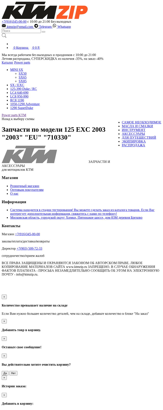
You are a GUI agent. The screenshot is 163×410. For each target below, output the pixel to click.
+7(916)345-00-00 (14, 21)
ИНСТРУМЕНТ (133, 130)
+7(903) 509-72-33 (29, 248)
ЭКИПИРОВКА (134, 141)
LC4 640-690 (19, 92)
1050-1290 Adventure (25, 104)
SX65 (23, 77)
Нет (13, 373)
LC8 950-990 (19, 96)
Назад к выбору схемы (18, 119)
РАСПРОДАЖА (133, 145)
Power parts (22, 62)
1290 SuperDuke (21, 108)
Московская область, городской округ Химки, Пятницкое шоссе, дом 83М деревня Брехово (76, 217)
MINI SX (16, 69)
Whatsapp (64, 26)
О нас (14, 193)
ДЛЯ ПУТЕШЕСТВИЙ (139, 137)
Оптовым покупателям (27, 190)
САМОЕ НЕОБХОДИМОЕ (141, 122)
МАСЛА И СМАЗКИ (137, 126)
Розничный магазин (24, 186)
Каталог (7, 62)
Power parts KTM (14, 115)
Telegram (45, 26)
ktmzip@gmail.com (20, 26)
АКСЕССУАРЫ (133, 134)
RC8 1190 (17, 100)
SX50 (23, 73)
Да (5, 373)
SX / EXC (17, 85)
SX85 (23, 81)
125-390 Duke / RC (23, 89)
